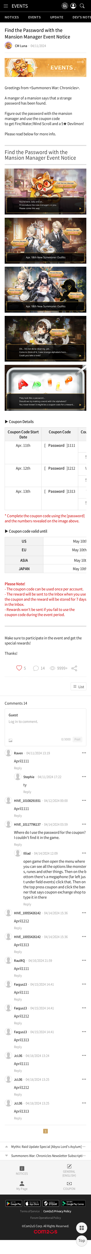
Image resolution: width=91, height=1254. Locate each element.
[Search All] (82, 6)
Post (77, 739)
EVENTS (20, 6)
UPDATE (56, 17)
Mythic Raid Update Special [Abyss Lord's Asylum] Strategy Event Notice (48, 1146)
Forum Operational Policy (45, 1218)
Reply (18, 768)
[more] (81, 1227)
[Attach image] (10, 740)
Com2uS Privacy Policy (57, 1211)
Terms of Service (30, 1211)
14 (25, 703)
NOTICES (12, 17)
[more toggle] (84, 752)
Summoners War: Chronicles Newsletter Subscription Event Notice (48, 1155)
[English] (65, 6)
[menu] (5, 5)
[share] (74, 667)
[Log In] (73, 6)
